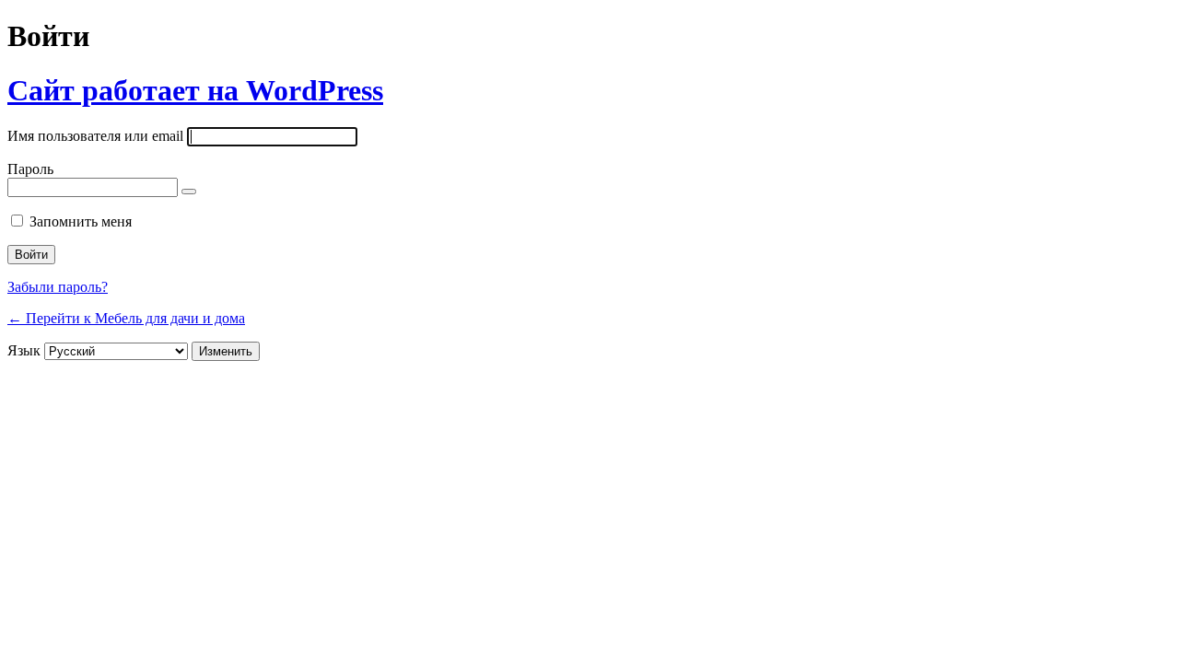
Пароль (30, 169)
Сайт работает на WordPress (195, 90)
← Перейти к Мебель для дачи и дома (126, 318)
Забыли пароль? (57, 287)
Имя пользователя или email (95, 136)
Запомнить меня (80, 221)
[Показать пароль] (188, 191)
